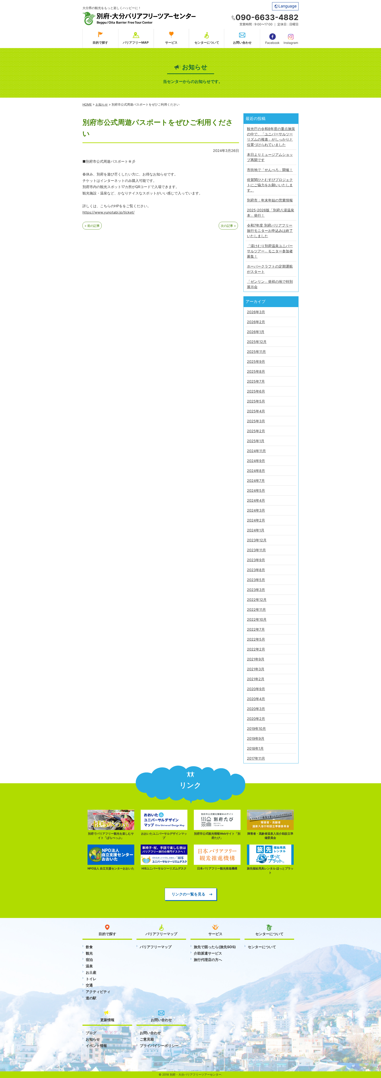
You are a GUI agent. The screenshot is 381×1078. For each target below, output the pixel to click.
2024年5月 (256, 490)
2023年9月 (256, 560)
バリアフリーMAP (136, 42)
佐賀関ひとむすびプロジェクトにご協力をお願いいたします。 (270, 184)
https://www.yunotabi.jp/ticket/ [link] (108, 212)
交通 (89, 985)
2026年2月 (256, 322)
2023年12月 (257, 540)
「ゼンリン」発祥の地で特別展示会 (270, 284)
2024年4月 (256, 500)
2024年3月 (256, 510)
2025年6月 (256, 391)
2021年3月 (255, 669)
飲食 (89, 947)
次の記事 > (228, 226)
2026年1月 (255, 332)
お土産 (91, 972)
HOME (87, 104)
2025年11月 (256, 351)
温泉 (89, 966)
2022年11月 (256, 609)
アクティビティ (98, 991)
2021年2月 (255, 679)
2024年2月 (256, 520)
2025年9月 (256, 361)
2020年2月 (256, 718)
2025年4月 (256, 411)
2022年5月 (256, 639)
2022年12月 (257, 599)
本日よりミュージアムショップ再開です (270, 157)
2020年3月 (256, 709)
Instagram (291, 43)
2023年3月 (256, 589)
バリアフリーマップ (156, 947)
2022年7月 (256, 629)
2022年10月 (257, 619)
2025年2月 (256, 431)
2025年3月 (256, 421)
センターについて (206, 42)
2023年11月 (256, 550)
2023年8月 (256, 570)
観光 (89, 953)
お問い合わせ (242, 42)
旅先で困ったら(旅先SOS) (215, 947)
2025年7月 (256, 381)
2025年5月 (256, 401)
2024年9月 (256, 461)
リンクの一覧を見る (188, 894)
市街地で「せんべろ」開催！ (270, 170)
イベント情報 (96, 1045)
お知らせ (101, 104)
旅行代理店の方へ (208, 959)
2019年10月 (256, 728)
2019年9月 (255, 738)
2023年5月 (256, 580)
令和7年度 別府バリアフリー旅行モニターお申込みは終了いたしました (270, 230)
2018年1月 (255, 748)
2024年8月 (256, 470)
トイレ (91, 979)
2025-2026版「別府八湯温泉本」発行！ (270, 213)
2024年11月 (256, 451)
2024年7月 (256, 480)
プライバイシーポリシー (159, 1045)
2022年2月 (256, 649)
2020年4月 (256, 699)
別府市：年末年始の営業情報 (270, 200)
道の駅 (91, 998)
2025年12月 (257, 341)
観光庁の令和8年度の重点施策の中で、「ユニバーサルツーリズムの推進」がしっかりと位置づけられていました (271, 137)
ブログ (91, 1033)
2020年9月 (256, 689)
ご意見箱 (147, 1039)
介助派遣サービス (208, 953)
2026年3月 (256, 312)
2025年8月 (256, 371)
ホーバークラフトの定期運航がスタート (270, 269)
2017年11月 (256, 758)
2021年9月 (255, 659)
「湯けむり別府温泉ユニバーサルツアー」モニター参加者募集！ (270, 251)
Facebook (272, 43)
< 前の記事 (92, 226)
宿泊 (89, 959)
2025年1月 (255, 441)
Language (287, 6)
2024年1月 (255, 530)
